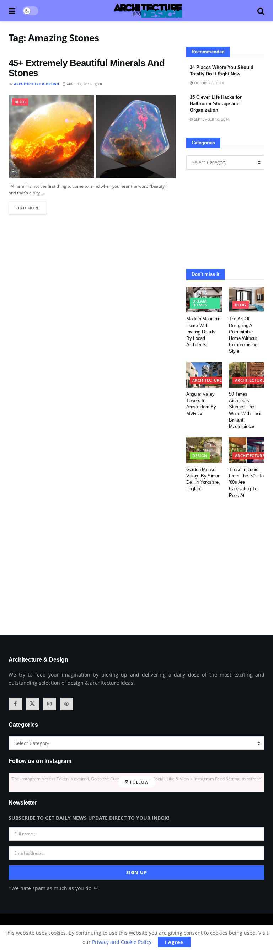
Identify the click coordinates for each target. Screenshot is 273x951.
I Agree (174, 942)
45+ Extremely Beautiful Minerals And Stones (87, 68)
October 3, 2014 (208, 82)
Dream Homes (199, 303)
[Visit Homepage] (147, 11)
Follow (139, 782)
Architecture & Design (36, 83)
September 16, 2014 (211, 119)
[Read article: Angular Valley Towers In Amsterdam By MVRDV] (204, 375)
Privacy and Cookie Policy (121, 942)
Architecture (207, 380)
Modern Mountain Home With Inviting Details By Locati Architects (203, 331)
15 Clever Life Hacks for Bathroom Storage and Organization (216, 104)
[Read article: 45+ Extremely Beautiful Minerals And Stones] (92, 136)
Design (200, 455)
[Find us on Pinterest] (66, 704)
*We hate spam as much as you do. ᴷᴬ (53, 888)
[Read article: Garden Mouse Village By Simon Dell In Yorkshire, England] (204, 450)
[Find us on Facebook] (15, 704)
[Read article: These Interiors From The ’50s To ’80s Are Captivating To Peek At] (246, 450)
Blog (20, 102)
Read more (30, 206)
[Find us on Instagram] (49, 704)
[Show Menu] (12, 10)
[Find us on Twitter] (32, 704)
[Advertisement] (225, 219)
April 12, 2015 (79, 83)
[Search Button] (260, 10)
